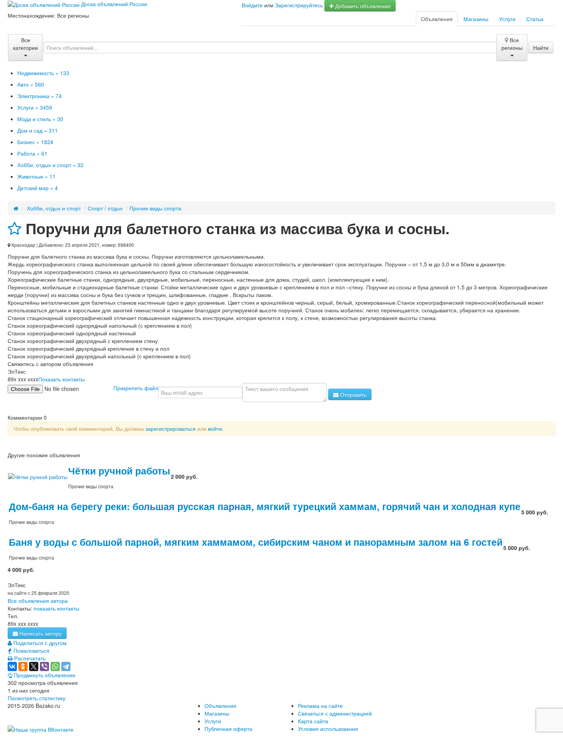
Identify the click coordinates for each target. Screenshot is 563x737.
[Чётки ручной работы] (37, 476)
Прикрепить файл (135, 387)
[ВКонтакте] (12, 666)
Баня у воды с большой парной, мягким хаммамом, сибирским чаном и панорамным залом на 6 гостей (255, 542)
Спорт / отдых (105, 208)
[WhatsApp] (55, 666)
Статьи (534, 19)
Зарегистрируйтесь (299, 5)
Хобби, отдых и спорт (54, 208)
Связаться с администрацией (335, 713)
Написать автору (40, 633)
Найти (540, 47)
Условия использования (328, 728)
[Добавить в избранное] (14, 228)
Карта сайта (313, 721)
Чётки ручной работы (119, 471)
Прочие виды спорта (155, 208)
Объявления (437, 19)
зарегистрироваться (171, 428)
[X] (33, 666)
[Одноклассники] (23, 666)
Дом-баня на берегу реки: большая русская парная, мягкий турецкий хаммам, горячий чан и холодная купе (264, 506)
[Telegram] (65, 666)
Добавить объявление (362, 6)
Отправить (353, 394)
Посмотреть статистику (36, 698)
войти (215, 428)
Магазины (475, 19)
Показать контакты (61, 379)
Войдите (252, 5)
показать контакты (56, 608)
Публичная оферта (228, 728)
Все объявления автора (38, 600)
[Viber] (44, 666)
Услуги (507, 19)
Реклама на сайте (320, 705)
